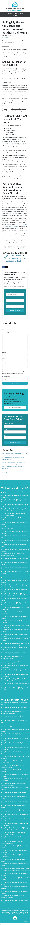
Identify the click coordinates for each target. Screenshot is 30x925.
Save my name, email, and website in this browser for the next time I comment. (13, 373)
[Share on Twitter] (6, 267)
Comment (5, 333)
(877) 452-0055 (18, 13)
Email (8, 304)
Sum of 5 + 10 (6, 376)
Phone (7, 298)
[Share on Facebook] (3, 267)
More (14, 15)
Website (4, 364)
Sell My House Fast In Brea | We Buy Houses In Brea (15, 868)
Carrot (25, 921)
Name (4, 352)
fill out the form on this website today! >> (15, 259)
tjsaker (6, 38)
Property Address (11, 292)
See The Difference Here (15, 407)
